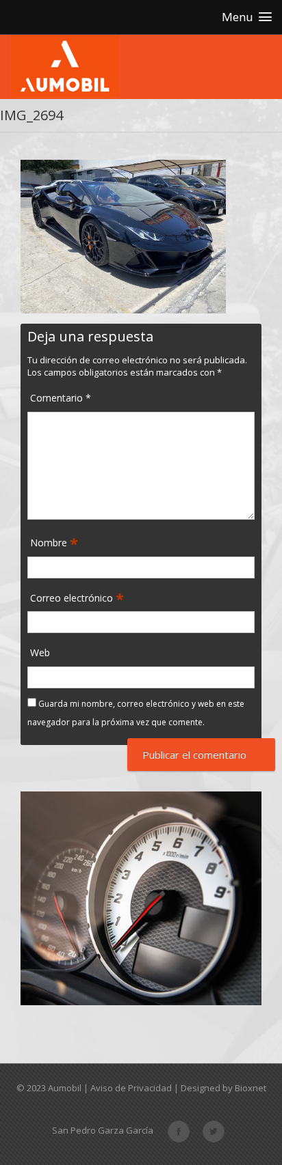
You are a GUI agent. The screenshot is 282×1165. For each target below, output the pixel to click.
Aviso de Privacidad (131, 1088)
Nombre (50, 543)
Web (40, 652)
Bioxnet (250, 1088)
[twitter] (213, 1130)
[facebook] (178, 1130)
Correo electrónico (73, 598)
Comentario (60, 397)
